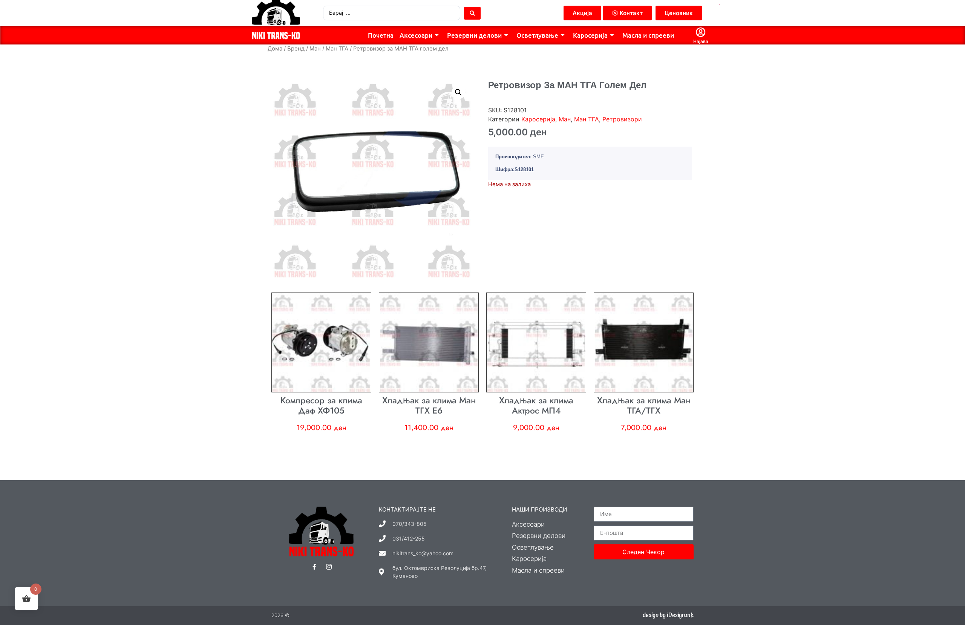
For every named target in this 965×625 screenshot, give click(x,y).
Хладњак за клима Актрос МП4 (536, 405)
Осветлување (537, 35)
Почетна (381, 35)
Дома (275, 48)
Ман (315, 48)
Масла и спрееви (648, 35)
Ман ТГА (337, 48)
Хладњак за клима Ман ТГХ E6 (429, 405)
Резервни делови (474, 35)
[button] (458, 92)
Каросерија (590, 35)
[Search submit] (472, 13)
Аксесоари (416, 35)
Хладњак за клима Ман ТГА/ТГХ (644, 405)
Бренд (296, 48)
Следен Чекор (643, 552)
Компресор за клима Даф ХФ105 (321, 405)
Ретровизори (622, 119)
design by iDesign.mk (668, 615)
